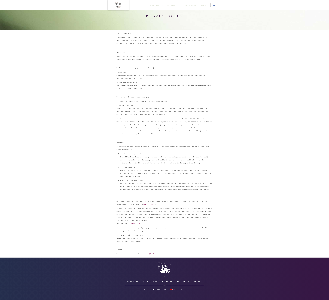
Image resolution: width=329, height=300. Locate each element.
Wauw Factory (187, 296)
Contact (205, 5)
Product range (168, 5)
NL (216, 5)
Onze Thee (154, 5)
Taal (146, 289)
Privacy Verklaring (157, 296)
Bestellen (182, 5)
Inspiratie (194, 5)
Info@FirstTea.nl (149, 204)
